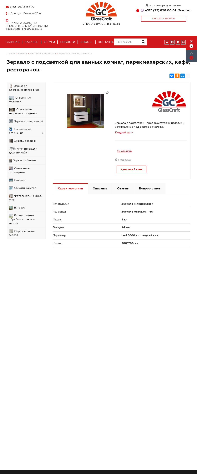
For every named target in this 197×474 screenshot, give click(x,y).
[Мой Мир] (182, 76)
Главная (12, 42)
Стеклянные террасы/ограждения (23, 111)
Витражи (20, 207)
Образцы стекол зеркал (22, 233)
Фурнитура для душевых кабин (23, 150)
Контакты (106, 42)
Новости (67, 42)
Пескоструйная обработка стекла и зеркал (22, 219)
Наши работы (131, 42)
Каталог (31, 42)
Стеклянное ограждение (19, 170)
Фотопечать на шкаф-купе (26, 197)
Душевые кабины (25, 140)
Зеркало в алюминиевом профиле (24, 88)
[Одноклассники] (177, 76)
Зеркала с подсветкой (28, 121)
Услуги (49, 42)
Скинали (19, 180)
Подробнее (123, 132)
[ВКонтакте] (171, 76)
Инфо (85, 42)
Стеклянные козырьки (20, 99)
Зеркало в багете (24, 160)
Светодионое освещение (20, 131)
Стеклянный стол (25, 188)
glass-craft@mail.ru (22, 6)
